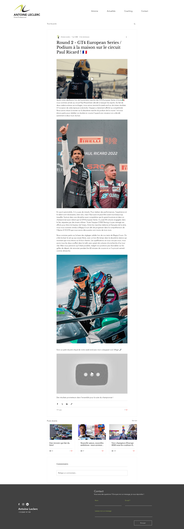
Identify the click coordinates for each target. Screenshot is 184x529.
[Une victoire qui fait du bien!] (61, 432)
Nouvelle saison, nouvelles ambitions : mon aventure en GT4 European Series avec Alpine (92, 444)
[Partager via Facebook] (57, 404)
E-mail (127, 500)
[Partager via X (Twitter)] (62, 404)
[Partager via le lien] (71, 404)
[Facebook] (19, 504)
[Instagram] (23, 504)
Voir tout (134, 420)
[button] (135, 24)
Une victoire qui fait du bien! (59, 444)
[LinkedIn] (27, 504)
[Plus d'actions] (126, 37)
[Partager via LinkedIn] (67, 404)
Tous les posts (52, 24)
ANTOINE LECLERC (27, 14)
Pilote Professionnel (20, 17)
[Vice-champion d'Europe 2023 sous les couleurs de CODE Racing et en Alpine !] (123, 432)
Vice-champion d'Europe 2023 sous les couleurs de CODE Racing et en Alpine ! (123, 444)
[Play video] (92, 79)
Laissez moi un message (103, 511)
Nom (96, 500)
